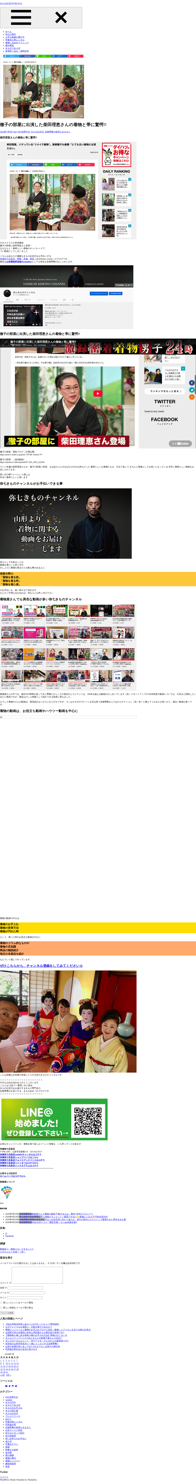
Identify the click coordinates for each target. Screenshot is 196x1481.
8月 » (8, 1375)
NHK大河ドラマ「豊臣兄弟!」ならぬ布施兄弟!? (54, 1222)
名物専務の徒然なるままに (57, 132)
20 (15, 1366)
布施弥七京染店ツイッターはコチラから (19, 1163)
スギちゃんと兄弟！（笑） (13, 1252)
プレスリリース (12, 1416)
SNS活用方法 (23, 132)
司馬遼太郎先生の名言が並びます (21, 1349)
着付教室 (9, 45)
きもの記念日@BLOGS (11, 3)
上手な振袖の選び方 (15, 37)
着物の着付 (10, 1458)
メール (4, 1293)
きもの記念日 (37, 132)
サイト (3, 1297)
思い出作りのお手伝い (30, 1217)
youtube (8, 1400)
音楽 (7, 1466)
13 (15, 1363)
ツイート (4, 1477)
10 (7, 1363)
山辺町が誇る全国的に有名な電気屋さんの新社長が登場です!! (34, 1332)
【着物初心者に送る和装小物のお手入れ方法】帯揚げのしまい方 (36, 1335)
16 (4, 1366)
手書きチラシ (11, 1444)
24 (7, 1369)
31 (7, 1372)
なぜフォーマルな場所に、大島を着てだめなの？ (28, 1327)
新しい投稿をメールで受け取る (18, 1308)
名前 (3, 1288)
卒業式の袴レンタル (15, 40)
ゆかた (8, 1419)
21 (17, 1366)
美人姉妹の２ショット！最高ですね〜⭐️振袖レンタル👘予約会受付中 (74, 1217)
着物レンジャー (12, 1461)
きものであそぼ (12, 48)
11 (9, 1363)
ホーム (8, 31)
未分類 (8, 1452)
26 (12, 1369)
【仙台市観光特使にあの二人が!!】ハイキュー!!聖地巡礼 (32, 1324)
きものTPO (10, 1402)
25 (9, 1369)
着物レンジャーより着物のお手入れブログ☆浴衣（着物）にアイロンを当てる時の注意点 (48, 1330)
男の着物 (9, 1455)
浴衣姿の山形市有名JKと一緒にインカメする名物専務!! (31, 1344)
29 (1, 1372)
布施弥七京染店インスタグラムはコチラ (19, 1165)
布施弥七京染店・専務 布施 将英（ (18, 259)
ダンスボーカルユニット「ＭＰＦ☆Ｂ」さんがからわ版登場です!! (37, 1341)
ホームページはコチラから (13, 1176)
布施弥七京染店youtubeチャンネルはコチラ (20, 1154)
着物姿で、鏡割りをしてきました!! (16, 1249)
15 (1, 1366)
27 (15, 1369)
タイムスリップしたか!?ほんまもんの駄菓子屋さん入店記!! (33, 1338)
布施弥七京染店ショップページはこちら (19, 1157)
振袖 (7, 1447)
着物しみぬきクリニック (17, 43)
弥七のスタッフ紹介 (15, 1433)
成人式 (8, 1441)
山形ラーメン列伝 (13, 1430)
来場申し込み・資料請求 (17, 51)
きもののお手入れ (13, 1408)
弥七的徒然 (10, 1436)
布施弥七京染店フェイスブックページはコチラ (22, 1160)
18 (9, 1366)
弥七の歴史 (10, 34)
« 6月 (2, 1375)
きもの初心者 (11, 1411)
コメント (5, 1283)
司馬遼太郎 (10, 1425)
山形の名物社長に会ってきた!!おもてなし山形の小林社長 (32, 1346)
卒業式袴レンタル (13, 1422)
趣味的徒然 (10, 1464)
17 (7, 1366)
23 (4, 1369)
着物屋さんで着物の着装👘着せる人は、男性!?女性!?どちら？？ (62, 1214)
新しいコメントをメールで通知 (18, 1302)
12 (12, 1363)
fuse (15, 132)
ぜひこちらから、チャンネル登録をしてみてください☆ (41, 965)
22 (1, 1369)
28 (17, 1369)
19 (12, 1366)
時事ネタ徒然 (11, 1450)
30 (4, 1372)
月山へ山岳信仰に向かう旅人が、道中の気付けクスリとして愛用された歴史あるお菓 (85, 1219)
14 (17, 1363)
